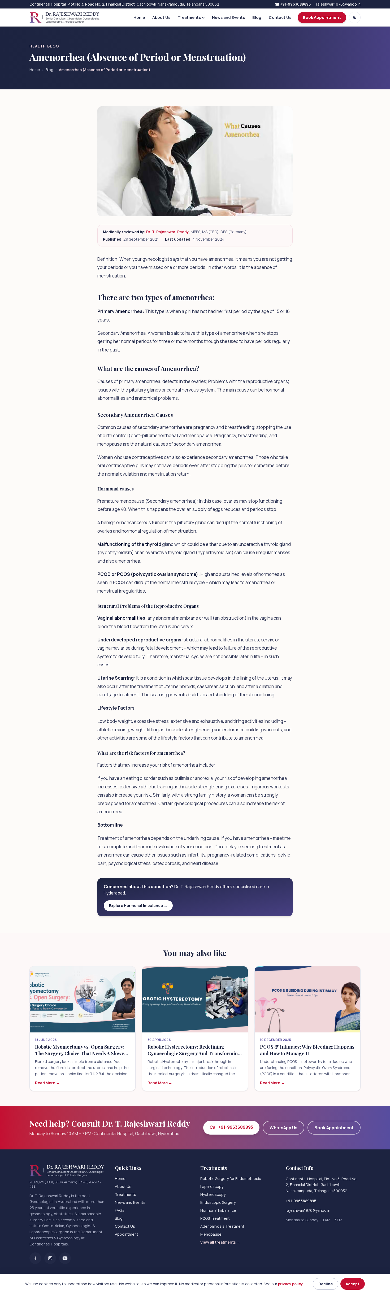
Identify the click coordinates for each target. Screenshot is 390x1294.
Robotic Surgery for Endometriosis (230, 1178)
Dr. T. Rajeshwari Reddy (167, 231)
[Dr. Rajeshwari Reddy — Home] (64, 17)
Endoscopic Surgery (218, 1202)
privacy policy (290, 1283)
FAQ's (119, 1210)
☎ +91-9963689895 (293, 4)
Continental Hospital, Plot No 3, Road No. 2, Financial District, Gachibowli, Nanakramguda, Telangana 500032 (321, 1184)
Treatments (189, 17)
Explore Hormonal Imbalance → (138, 905)
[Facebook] (35, 1258)
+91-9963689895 (301, 1200)
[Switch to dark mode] (355, 17)
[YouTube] (65, 1258)
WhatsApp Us (283, 1128)
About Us (161, 17)
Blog (256, 17)
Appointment (126, 1234)
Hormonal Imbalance (218, 1210)
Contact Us (280, 17)
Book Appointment (322, 17)
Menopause (211, 1234)
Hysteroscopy (213, 1194)
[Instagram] (50, 1258)
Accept (352, 1283)
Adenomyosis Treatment (222, 1226)
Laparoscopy (211, 1186)
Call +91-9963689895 (231, 1127)
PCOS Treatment (215, 1218)
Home (139, 17)
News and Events (228, 17)
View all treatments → (220, 1242)
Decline (325, 1283)
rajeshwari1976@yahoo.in (338, 4)
